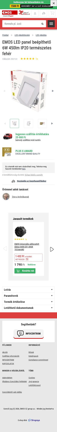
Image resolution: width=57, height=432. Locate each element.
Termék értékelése (14, 301)
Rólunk (31, 352)
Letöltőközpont (35, 385)
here (23, 169)
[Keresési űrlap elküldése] (42, 23)
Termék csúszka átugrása (29, 219)
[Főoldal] (16, 13)
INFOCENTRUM (8, 360)
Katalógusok (33, 356)
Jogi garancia (34, 381)
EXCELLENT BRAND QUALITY (28, 154)
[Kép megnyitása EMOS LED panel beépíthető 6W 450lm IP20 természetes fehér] (14, 123)
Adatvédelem (7, 378)
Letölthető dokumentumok (18, 307)
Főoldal (5, 35)
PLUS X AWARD (24, 151)
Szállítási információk (10, 356)
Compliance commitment (38, 360)
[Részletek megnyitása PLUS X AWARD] (7, 152)
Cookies (32, 378)
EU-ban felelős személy (34, 175)
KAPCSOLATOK (8, 363)
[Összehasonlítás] (43, 13)
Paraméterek (11, 295)
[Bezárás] (53, 3)
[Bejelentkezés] (34, 13)
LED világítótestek (22, 35)
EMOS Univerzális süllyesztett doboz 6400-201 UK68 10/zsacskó (26, 247)
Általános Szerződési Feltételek (14, 381)
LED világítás (41, 35)
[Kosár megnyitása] (52, 13)
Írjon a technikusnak (20, 197)
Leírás (7, 289)
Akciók (5, 352)
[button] (51, 23)
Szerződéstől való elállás (12, 392)
